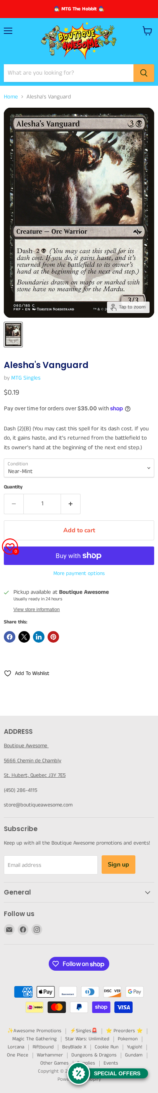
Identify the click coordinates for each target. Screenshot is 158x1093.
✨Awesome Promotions (34, 1031)
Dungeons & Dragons (94, 1055)
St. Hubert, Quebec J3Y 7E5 (35, 775)
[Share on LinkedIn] (38, 637)
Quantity (13, 487)
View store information (36, 609)
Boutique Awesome (26, 746)
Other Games (54, 1063)
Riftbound (43, 1047)
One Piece (17, 1055)
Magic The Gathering (34, 1039)
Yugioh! (134, 1047)
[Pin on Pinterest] (53, 637)
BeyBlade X (74, 1047)
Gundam (134, 1055)
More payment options (79, 573)
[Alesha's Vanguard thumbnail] (13, 334)
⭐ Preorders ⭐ (124, 1031)
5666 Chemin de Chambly (32, 761)
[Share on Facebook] (9, 637)
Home (11, 96)
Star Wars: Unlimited (87, 1039)
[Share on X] (24, 637)
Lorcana (16, 1047)
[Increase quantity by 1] (71, 504)
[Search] (143, 73)
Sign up (118, 864)
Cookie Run (106, 1047)
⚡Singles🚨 (83, 1031)
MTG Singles (26, 378)
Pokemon (128, 1039)
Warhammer (50, 1055)
